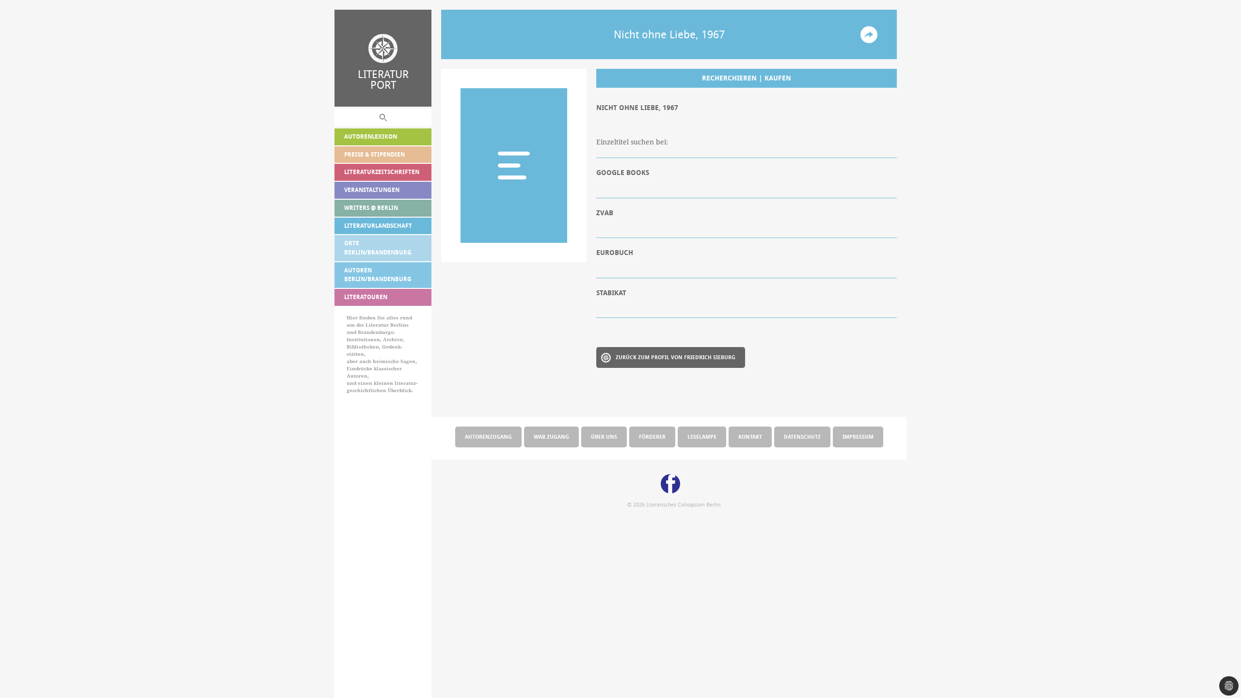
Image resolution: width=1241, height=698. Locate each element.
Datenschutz (802, 436)
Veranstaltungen (371, 190)
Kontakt (750, 436)
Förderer (652, 436)
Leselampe (701, 436)
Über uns (604, 436)
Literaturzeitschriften (381, 172)
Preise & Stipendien (374, 154)
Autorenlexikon (370, 136)
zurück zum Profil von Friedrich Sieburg (675, 357)
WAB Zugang (551, 436)
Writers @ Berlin (371, 208)
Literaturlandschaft (378, 226)
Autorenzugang (488, 436)
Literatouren (365, 297)
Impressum (858, 436)
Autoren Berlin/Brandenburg (378, 275)
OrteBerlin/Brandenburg (378, 247)
